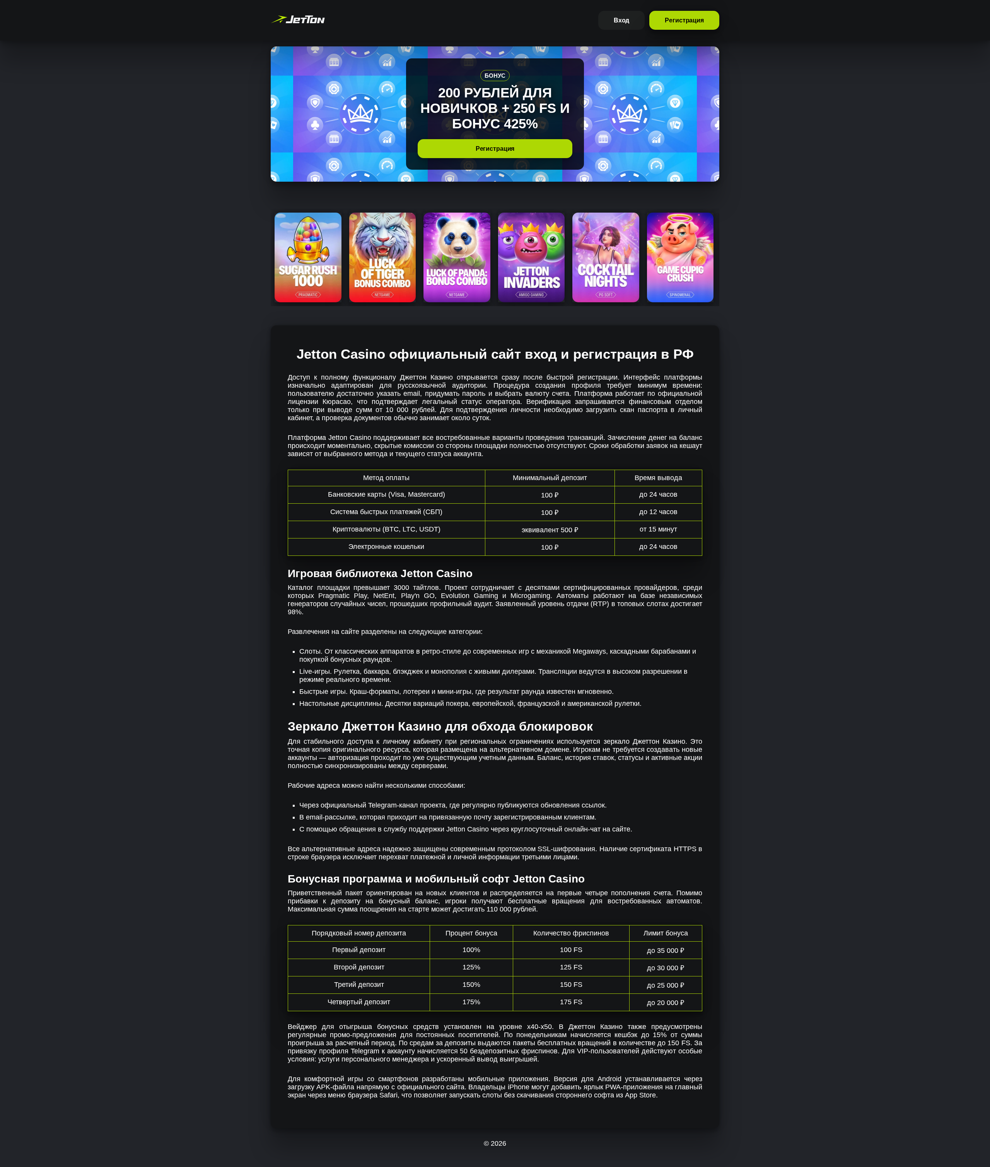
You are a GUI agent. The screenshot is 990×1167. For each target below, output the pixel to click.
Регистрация (684, 20)
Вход (622, 20)
